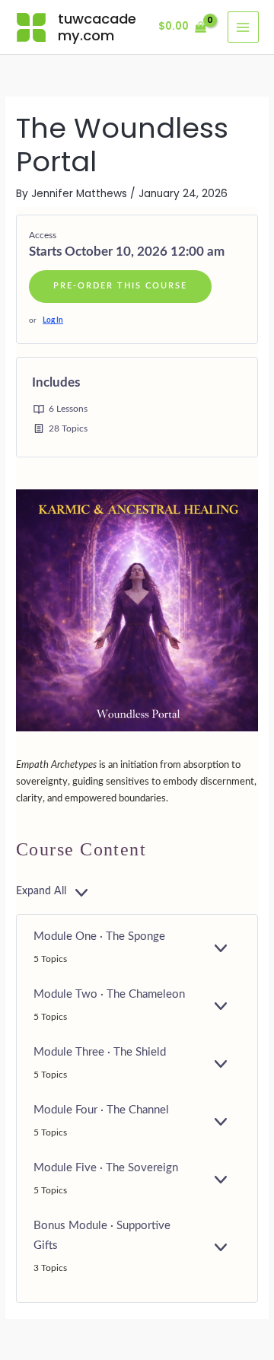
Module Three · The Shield (99, 1052)
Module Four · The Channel (101, 1110)
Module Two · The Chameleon (109, 994)
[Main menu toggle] (243, 27)
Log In (53, 320)
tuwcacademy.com (97, 27)
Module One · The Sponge (99, 936)
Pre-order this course (120, 286)
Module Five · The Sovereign (105, 1168)
